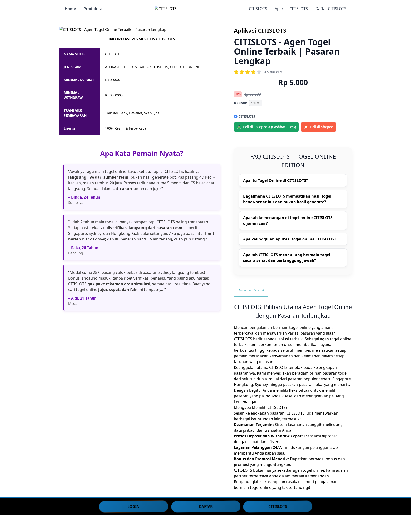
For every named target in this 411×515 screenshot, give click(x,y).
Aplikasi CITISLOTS (291, 8)
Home (70, 8)
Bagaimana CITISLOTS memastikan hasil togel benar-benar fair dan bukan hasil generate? (287, 199)
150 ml (255, 103)
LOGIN (133, 506)
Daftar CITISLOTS (330, 8)
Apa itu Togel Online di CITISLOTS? (275, 180)
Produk (90, 8)
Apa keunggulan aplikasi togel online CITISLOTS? (289, 239)
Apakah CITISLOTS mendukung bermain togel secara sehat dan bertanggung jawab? (286, 257)
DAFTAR (206, 506)
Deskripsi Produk (251, 290)
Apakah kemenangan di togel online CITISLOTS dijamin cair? (288, 220)
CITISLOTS (258, 8)
